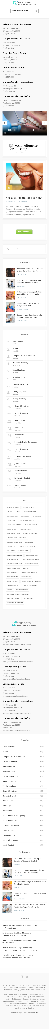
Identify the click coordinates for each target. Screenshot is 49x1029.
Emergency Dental (31, 524)
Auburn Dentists (28, 507)
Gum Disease (28, 195)
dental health (12, 520)
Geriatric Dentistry (10, 796)
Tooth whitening (12, 581)
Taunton (26, 568)
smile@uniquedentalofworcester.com (18, 662)
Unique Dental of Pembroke (16, 96)
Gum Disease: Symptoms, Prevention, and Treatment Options (19, 941)
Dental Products (13, 195)
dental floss (37, 516)
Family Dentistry (25, 529)
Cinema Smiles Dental (13, 68)
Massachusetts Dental (27, 546)
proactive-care (8, 830)
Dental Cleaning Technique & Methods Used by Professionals (20, 927)
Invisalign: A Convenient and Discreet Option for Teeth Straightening (29, 281)
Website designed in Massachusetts (23, 1013)
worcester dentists (13, 598)
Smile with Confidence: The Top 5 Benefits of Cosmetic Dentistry (30, 270)
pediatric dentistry (32, 555)
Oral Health (11, 550)
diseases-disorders (10, 776)
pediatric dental (23, 550)
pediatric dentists (13, 559)
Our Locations (24, 232)
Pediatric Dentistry (10, 820)
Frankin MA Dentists (30, 533)
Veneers (9, 590)
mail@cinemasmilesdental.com (15, 696)
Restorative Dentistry (11, 840)
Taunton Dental (12, 572)
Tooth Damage (26, 577)
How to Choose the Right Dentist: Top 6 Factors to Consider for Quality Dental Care (20, 949)
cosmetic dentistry (30, 511)
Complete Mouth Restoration (14, 757)
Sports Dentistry (9, 845)
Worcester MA (28, 598)
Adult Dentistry (8, 747)
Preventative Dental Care (31, 559)
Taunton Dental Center (29, 572)
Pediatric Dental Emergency (14, 816)
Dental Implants (9, 766)
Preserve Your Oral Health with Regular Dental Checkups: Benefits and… (29, 316)
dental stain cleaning (14, 524)
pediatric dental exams (14, 555)
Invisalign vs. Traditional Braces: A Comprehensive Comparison (17, 934)
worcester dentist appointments (18, 594)
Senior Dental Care (13, 568)
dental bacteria (12, 516)
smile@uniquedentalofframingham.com (17, 713)
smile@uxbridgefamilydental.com (16, 679)
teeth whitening (12, 577)
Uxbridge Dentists (13, 585)
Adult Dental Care (13, 507)
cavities (17, 511)
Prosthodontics (9, 835)
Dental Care (25, 516)
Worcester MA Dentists (15, 603)
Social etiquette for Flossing (24, 197)
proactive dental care (14, 563)
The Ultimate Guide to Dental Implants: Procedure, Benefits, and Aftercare (18, 956)
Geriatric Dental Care (14, 542)
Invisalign (7, 806)
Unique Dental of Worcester (16, 39)
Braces (9, 511)
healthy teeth (12, 546)
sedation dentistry (31, 563)
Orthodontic (7, 811)
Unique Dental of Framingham (18, 82)
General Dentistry (10, 791)
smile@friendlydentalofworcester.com (17, 644)
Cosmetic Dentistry (10, 761)
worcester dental (22, 590)
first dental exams (13, 533)
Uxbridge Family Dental (14, 53)
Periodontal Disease (11, 825)
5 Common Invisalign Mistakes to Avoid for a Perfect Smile (30, 293)
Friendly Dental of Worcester (17, 24)
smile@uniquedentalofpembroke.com (16, 730)
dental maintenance (27, 520)
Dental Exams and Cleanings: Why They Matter (29, 305)
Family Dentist (12, 529)
